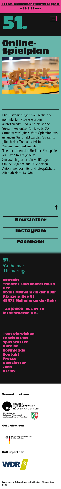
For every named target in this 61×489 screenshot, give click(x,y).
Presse (10, 359)
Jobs (7, 367)
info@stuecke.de (19, 313)
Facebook (30, 242)
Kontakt (11, 355)
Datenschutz (21, 482)
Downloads (14, 351)
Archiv (9, 371)
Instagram (30, 231)
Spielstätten (16, 342)
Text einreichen (18, 334)
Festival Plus (15, 338)
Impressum (7, 482)
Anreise (10, 346)
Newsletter (30, 220)
